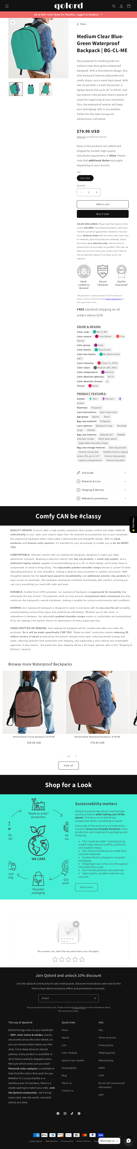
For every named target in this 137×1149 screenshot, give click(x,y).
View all (68, 765)
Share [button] (83, 23)
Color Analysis (69, 1052)
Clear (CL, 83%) (109, 363)
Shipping (81, 137)
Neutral (109, 372)
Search (65, 1037)
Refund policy (106, 1060)
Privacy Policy (78, 1007)
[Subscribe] (94, 998)
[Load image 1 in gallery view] (16, 89)
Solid (95, 385)
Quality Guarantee (113, 299)
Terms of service (107, 1037)
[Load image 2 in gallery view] (31, 89)
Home (65, 1030)
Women (110, 398)
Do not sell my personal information (112, 1085)
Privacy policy (106, 1045)
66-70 (111, 376)
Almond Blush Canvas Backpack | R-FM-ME (34, 737)
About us (67, 1082)
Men (95, 398)
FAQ (101, 1030)
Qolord (39, 1141)
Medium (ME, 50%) (107, 367)
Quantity (81, 185)
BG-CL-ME (101, 331)
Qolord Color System (73, 1060)
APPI (101, 1094)
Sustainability (69, 1067)
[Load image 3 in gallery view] (45, 89)
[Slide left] (61, 756)
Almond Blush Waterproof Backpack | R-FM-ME (97, 737)
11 (107, 381)
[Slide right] (76, 756)
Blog (64, 1075)
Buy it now (102, 213)
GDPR (102, 1067)
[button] (7, 6)
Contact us (68, 1090)
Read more (86, 887)
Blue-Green (104, 349)
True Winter (105, 336)
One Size (85, 178)
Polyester (96, 407)
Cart (64, 1045)
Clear (100, 345)
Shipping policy (107, 1052)
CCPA (101, 1075)
